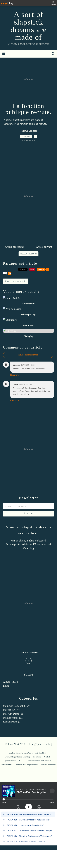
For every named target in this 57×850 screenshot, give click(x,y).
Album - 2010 (10, 681)
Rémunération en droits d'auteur (39, 761)
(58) (13, 713)
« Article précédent (13, 246)
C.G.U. (22, 761)
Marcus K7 (30, 544)
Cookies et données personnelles (26, 765)
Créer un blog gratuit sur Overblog (17, 757)
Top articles (37, 757)
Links (6, 685)
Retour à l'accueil (28, 254)
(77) (11, 709)
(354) (16, 705)
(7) (12, 721)
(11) (13, 717)
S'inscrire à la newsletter (16, 281)
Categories (9, 123)
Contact (47, 757)
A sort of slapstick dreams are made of (28, 25)
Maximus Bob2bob (28, 131)
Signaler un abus (10, 761)
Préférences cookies (48, 765)
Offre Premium (6, 765)
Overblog (47, 744)
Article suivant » (45, 246)
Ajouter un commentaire (28, 355)
